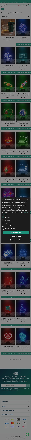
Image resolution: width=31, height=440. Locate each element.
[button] (15, 240)
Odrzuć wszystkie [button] (16, 236)
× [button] (27, 199)
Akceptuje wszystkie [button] (16, 232)
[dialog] (15, 220)
